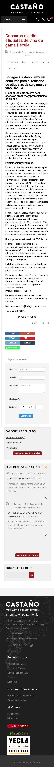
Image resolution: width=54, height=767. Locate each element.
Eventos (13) (12, 448)
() (42, 62)
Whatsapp (12, 348)
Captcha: (13, 407)
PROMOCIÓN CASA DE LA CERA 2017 (25, 479)
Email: (13, 377)
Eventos (12, 68)
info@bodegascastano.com (23, 639)
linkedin (12, 343)
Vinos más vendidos (17, 700)
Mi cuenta (12, 682)
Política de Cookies (16, 668)
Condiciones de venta (18, 673)
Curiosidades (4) (14, 443)
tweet (11, 338)
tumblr (27, 343)
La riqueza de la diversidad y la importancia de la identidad (25, 515)
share (11, 333)
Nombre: (13, 369)
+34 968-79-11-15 (19, 633)
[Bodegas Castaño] (27, 8)
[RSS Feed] (46, 467)
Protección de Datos (17, 664)
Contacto (12, 677)
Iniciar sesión (14, 714)
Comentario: (13, 386)
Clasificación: (13, 399)
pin (25, 338)
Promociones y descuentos (20, 695)
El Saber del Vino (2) (15, 437)
